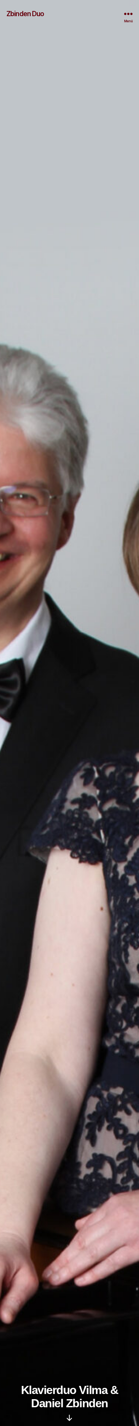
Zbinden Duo (25, 13)
